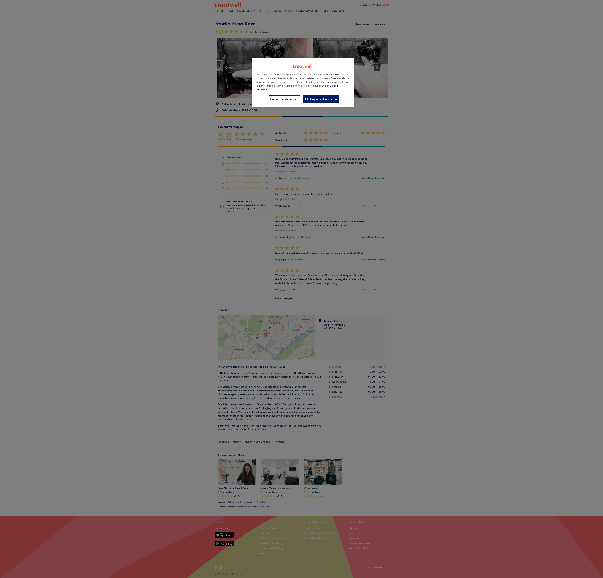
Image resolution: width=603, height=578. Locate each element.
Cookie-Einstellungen (284, 99)
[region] (303, 82)
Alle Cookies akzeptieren (320, 99)
